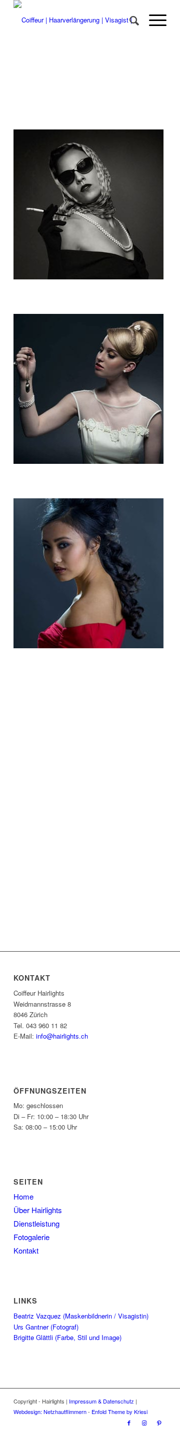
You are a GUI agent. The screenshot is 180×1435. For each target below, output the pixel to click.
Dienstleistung (37, 1223)
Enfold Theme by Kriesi (120, 1412)
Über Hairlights (38, 1210)
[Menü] (152, 20)
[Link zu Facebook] (129, 1422)
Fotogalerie (32, 1237)
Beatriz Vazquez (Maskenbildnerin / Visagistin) (81, 1316)
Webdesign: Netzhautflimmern (50, 1412)
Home (24, 1196)
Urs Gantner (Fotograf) (46, 1327)
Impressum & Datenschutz (101, 1401)
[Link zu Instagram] (144, 1422)
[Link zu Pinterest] (159, 1422)
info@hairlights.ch (62, 1036)
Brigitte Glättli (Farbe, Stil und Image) (68, 1337)
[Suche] (129, 20)
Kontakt (26, 1250)
